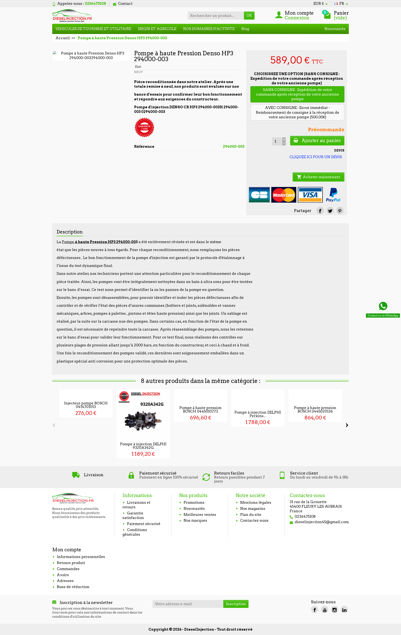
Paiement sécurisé (143, 524)
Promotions (194, 502)
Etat (138, 66)
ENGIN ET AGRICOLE (157, 29)
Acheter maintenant (318, 176)
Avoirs (63, 575)
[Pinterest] (340, 210)
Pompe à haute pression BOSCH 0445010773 (200, 409)
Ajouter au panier (321, 140)
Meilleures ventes (200, 515)
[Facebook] (314, 609)
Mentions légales (255, 502)
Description (70, 232)
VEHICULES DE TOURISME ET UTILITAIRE (93, 29)
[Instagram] (334, 609)
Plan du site (250, 515)
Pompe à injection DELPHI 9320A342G (143, 446)
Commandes (68, 569)
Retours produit (71, 563)
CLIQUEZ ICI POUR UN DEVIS (315, 157)
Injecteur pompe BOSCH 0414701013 (86, 405)
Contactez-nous (254, 520)
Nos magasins (252, 508)
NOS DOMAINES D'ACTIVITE (209, 29)
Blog (245, 29)
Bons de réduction (73, 587)
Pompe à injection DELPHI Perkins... (258, 414)
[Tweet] (330, 210)
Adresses (65, 581)
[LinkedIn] (344, 609)
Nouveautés (335, 29)
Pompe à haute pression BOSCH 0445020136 (315, 409)
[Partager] (320, 210)
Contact (125, 3)
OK (249, 15)
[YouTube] (324, 609)
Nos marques (195, 520)
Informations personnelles (81, 557)
